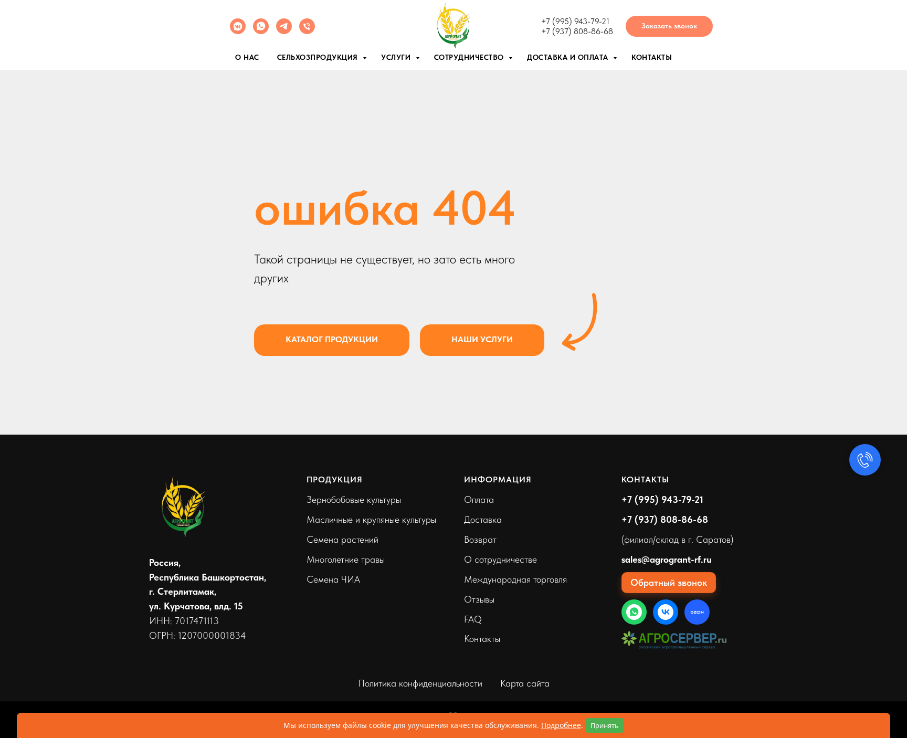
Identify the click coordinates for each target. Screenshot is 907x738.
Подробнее (561, 725)
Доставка (483, 519)
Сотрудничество (470, 57)
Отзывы (479, 599)
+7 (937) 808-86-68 (577, 31)
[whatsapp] (261, 31)
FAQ (473, 619)
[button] (669, 26)
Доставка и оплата (568, 57)
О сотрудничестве (500, 559)
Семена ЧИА (333, 579)
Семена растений (342, 539)
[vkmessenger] (238, 31)
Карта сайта (525, 683)
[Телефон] (307, 31)
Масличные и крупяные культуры (371, 519)
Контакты (651, 57)
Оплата (479, 499)
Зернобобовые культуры (354, 499)
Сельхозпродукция (319, 57)
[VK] (665, 612)
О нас (247, 57)
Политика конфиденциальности (420, 683)
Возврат (480, 539)
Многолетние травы (346, 559)
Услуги (397, 57)
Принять (604, 725)
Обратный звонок (668, 582)
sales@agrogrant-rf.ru (666, 559)
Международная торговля (515, 579)
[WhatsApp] (634, 612)
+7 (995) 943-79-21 (575, 21)
